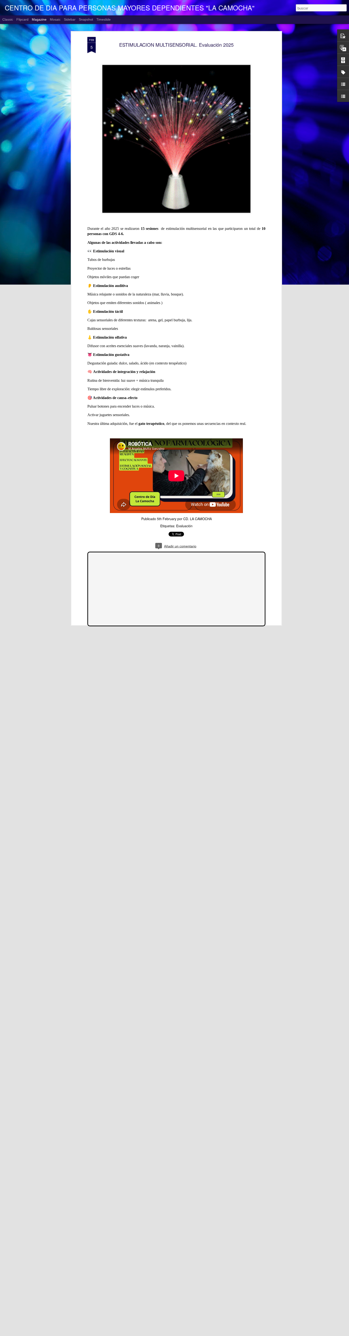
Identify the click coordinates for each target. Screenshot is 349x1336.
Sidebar (69, 19)
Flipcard (22, 19)
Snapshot (86, 19)
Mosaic (55, 19)
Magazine (39, 19)
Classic (7, 19)
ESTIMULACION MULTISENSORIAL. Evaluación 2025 (176, 44)
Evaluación (184, 525)
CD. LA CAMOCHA (197, 518)
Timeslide (103, 19)
